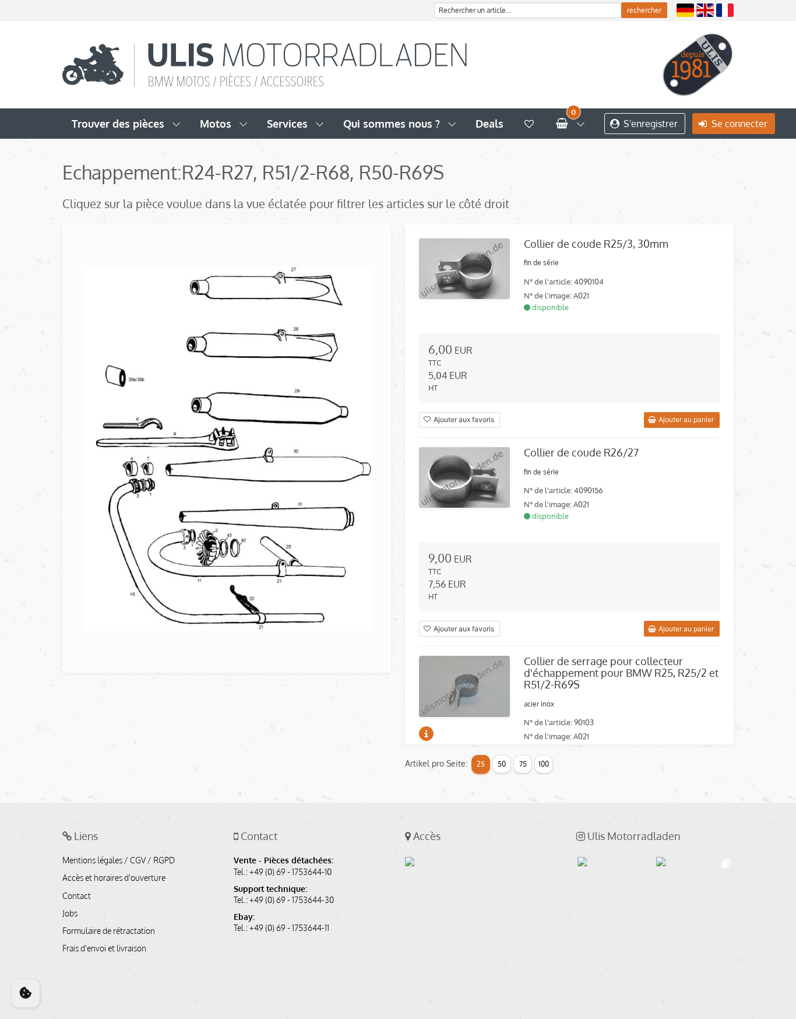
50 (502, 764)
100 (543, 764)
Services (287, 123)
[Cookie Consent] (26, 993)
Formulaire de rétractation (108, 931)
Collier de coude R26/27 (581, 452)
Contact (76, 896)
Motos (215, 123)
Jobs (70, 913)
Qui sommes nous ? (391, 123)
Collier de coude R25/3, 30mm (596, 243)
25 (481, 764)
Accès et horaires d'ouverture (113, 878)
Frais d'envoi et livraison (104, 948)
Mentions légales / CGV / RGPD (118, 860)
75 (523, 764)
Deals (489, 123)
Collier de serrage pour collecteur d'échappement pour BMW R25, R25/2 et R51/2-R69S (621, 673)
